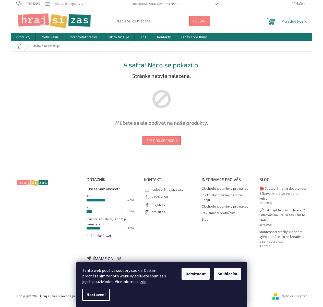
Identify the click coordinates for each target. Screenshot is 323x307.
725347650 (160, 197)
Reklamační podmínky (218, 213)
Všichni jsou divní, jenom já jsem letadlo (107, 222)
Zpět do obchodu (162, 140)
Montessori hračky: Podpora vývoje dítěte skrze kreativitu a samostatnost (282, 237)
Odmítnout (195, 274)
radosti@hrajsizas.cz (168, 189)
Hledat (199, 21)
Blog (205, 219)
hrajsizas (158, 204)
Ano (89, 196)
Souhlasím (227, 274)
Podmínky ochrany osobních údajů (223, 198)
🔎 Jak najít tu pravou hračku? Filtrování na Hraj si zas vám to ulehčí (282, 215)
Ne (89, 207)
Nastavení (96, 295)
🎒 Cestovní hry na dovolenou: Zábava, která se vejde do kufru (282, 193)
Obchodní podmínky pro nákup (156, 4)
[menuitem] (23, 37)
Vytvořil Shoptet (294, 296)
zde (143, 282)
